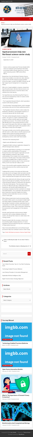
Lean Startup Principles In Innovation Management (15, 272)
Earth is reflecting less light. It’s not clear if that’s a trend (16, 240)
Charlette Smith (15, 57)
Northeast (11, 232)
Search (29, 253)
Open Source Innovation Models (12, 369)
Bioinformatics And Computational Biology (16, 423)
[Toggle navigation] (3, 19)
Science (22, 232)
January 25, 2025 (6, 425)
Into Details (13, 432)
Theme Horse (26, 432)
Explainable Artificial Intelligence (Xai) (11, 275)
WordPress (21, 434)
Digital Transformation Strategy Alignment (12, 278)
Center (6, 232)
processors (17, 232)
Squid (25, 232)
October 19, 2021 (6, 57)
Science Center (6, 49)
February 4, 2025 (6, 399)
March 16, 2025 (6, 345)
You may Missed (8, 320)
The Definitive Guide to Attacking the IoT (19, 246)
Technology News (7, 339)
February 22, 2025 (6, 371)
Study (29, 232)
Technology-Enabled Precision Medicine (12, 269)
